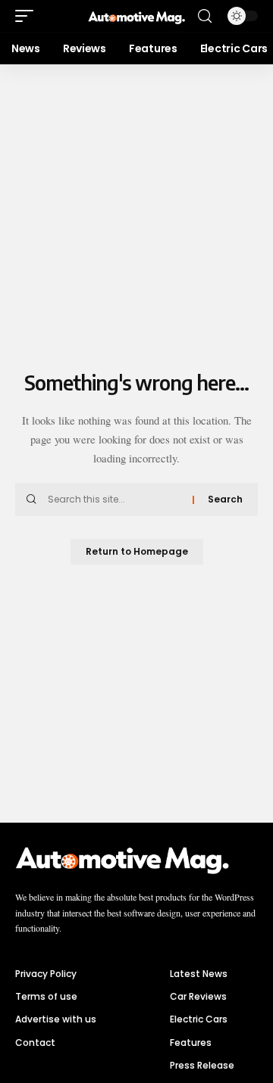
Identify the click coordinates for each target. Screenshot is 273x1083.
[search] (204, 16)
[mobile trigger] (28, 16)
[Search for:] (114, 499)
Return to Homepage (137, 551)
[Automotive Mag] (136, 16)
